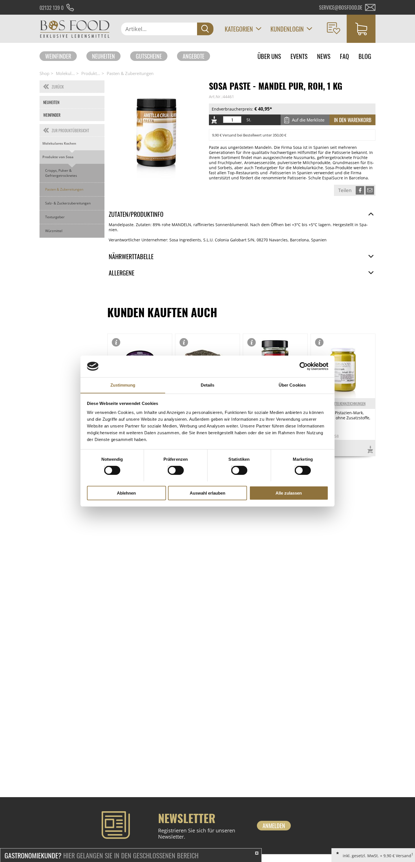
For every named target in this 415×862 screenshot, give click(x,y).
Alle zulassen (289, 492)
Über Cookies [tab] (292, 384)
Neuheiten (103, 56)
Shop (44, 73)
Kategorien (239, 28)
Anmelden (274, 825)
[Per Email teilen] (370, 190)
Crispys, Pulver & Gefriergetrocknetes (61, 173)
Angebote (193, 56)
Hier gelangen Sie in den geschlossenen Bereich (101, 855)
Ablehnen (126, 492)
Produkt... (90, 73)
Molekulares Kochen (59, 143)
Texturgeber (55, 217)
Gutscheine (149, 56)
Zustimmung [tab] (123, 384)
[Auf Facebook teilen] (360, 190)
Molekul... (65, 73)
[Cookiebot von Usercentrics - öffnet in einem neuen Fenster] (303, 366)
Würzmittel (53, 230)
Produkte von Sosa (57, 157)
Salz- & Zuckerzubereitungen (68, 203)
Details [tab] (208, 384)
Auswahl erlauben (207, 492)
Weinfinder (58, 56)
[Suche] (205, 29)
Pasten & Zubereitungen (130, 73)
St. (248, 119)
